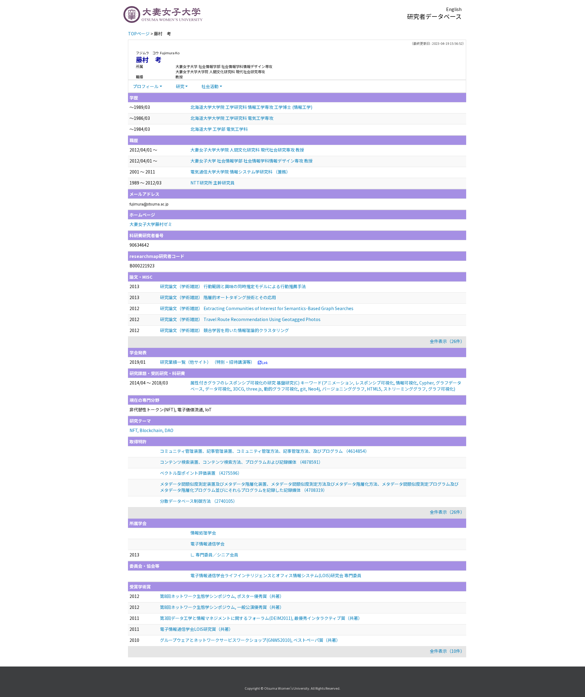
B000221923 (141, 266)
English (454, 9)
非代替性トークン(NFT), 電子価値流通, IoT (170, 409)
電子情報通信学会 (207, 544)
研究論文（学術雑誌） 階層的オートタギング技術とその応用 (218, 297)
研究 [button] (180, 86)
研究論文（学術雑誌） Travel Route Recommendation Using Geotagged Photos (240, 319)
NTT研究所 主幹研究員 (212, 183)
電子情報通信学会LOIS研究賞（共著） (196, 629)
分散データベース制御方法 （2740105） (198, 501)
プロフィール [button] (145, 86)
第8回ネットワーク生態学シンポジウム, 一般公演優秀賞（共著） (222, 607)
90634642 (139, 245)
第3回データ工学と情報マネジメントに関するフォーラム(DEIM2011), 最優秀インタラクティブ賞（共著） (261, 618)
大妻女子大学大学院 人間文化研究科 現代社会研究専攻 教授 (247, 150)
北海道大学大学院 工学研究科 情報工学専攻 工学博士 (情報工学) (251, 107)
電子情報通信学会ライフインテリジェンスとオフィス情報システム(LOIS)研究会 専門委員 (275, 575)
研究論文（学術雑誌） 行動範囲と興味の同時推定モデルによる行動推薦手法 (233, 286)
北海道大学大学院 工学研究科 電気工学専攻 (231, 118)
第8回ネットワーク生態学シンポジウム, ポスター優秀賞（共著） (222, 596)
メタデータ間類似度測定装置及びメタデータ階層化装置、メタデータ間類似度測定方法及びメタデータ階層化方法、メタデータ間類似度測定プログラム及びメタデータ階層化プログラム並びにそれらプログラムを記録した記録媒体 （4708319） (309, 487)
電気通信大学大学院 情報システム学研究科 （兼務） (240, 172)
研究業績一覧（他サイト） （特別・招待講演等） (207, 362)
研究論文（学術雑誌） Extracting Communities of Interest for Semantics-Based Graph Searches (256, 308)
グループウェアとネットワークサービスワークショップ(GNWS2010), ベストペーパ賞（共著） (250, 640)
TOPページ (139, 33)
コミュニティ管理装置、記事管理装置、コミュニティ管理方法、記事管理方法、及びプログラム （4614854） (264, 451)
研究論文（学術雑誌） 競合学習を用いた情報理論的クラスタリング (224, 330)
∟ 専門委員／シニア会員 (214, 555)
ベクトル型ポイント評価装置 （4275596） (201, 473)
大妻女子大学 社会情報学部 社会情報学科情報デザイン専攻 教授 (251, 161)
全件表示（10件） (447, 651)
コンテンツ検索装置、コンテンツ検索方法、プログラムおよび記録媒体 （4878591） (241, 462)
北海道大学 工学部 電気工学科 (219, 129)
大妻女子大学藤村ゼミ (150, 224)
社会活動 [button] (209, 86)
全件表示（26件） (447, 341)
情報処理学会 (203, 533)
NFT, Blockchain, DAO (151, 430)
